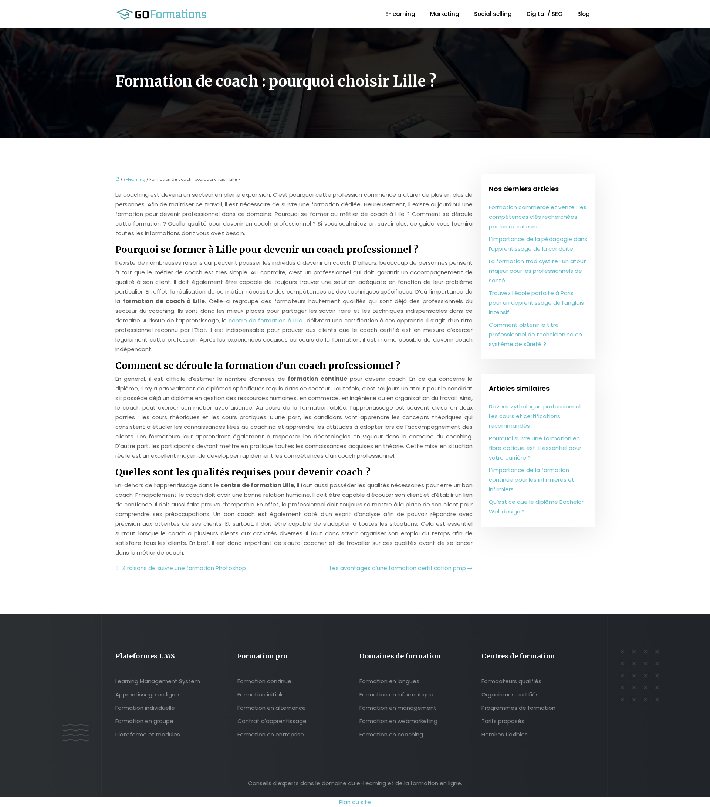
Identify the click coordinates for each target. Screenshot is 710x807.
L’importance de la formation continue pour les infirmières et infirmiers (531, 479)
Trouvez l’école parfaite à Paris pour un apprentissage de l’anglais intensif (536, 302)
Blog (583, 14)
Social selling (493, 14)
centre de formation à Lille (265, 320)
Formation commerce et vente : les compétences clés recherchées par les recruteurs (537, 216)
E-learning (400, 14)
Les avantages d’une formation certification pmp (398, 568)
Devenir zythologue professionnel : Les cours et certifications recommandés (536, 416)
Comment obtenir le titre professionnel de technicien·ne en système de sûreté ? (535, 334)
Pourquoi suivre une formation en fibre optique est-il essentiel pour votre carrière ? (535, 447)
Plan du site (355, 802)
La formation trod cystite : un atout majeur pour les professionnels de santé (537, 270)
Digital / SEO (544, 14)
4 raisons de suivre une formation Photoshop (184, 568)
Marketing (444, 14)
